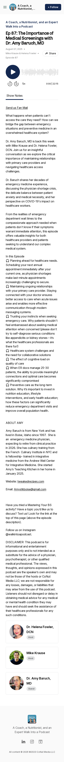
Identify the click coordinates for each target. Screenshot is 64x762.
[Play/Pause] (13, 72)
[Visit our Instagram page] (32, 741)
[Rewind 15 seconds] (9, 83)
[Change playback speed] (23, 83)
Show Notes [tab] (14, 95)
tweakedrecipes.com (30, 481)
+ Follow (53, 7)
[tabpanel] (32, 363)
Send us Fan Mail (17, 107)
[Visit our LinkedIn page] (23, 741)
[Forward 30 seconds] (16, 83)
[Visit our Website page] (40, 741)
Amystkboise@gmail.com (30, 489)
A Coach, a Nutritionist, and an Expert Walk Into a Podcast (26, 7)
